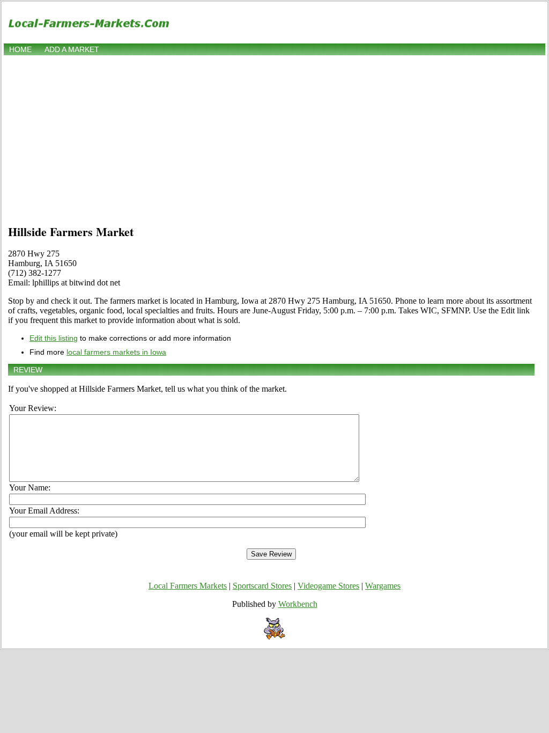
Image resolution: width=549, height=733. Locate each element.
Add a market (71, 49)
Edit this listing (53, 338)
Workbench (297, 604)
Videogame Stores (328, 585)
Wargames (382, 585)
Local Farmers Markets (188, 585)
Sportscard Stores (262, 585)
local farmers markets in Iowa (116, 352)
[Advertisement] (274, 138)
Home (20, 49)
